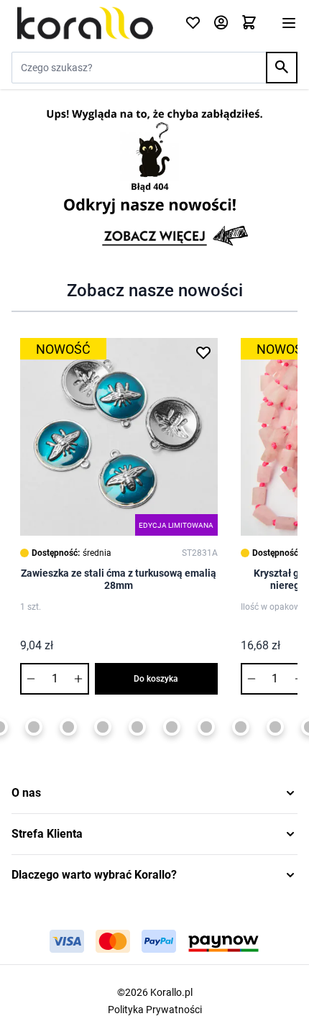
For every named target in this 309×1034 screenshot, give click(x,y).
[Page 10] (206, 727)
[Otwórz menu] (289, 23)
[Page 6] (68, 727)
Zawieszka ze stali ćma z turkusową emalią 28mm (118, 579)
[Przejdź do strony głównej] (89, 23)
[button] (154, 793)
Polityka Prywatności (155, 1009)
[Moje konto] (221, 23)
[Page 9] (171, 727)
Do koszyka (156, 679)
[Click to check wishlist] (193, 23)
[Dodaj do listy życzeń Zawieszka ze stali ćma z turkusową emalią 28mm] (203, 352)
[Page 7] (103, 727)
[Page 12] (275, 727)
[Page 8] (137, 727)
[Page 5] (34, 727)
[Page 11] (240, 727)
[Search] (282, 67)
